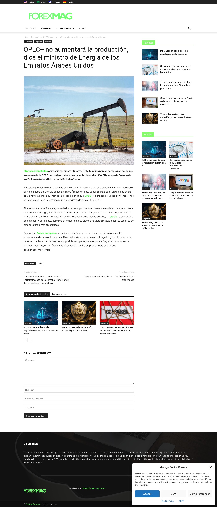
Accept (147, 493)
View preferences (200, 493)
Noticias (31, 28)
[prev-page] (26, 340)
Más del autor (59, 294)
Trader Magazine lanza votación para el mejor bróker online (175, 117)
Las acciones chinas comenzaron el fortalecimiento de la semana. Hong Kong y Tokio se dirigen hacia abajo (46, 280)
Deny (174, 493)
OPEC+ (89, 195)
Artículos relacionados (37, 294)
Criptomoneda (65, 28)
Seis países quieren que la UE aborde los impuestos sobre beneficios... (175, 69)
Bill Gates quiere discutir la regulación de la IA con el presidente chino (41, 330)
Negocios (38, 42)
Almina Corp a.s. (33, 504)
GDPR (181, 501)
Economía (35, 37)
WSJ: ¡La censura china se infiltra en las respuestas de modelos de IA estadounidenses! (116, 330)
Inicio (26, 37)
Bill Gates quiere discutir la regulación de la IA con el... (154, 163)
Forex (82, 28)
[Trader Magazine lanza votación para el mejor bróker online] (79, 313)
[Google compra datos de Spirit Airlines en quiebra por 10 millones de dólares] (150, 102)
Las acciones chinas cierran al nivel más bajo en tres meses (109, 278)
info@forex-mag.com (93, 488)
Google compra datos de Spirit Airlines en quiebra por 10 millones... (176, 101)
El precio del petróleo (36, 170)
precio (114, 216)
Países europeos (46, 233)
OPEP (40, 263)
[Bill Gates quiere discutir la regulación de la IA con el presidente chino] (41, 313)
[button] (210, 467)
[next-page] (31, 340)
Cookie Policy (168, 501)
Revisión (46, 28)
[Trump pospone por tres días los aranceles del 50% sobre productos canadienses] (150, 86)
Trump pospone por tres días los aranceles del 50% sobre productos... (175, 85)
